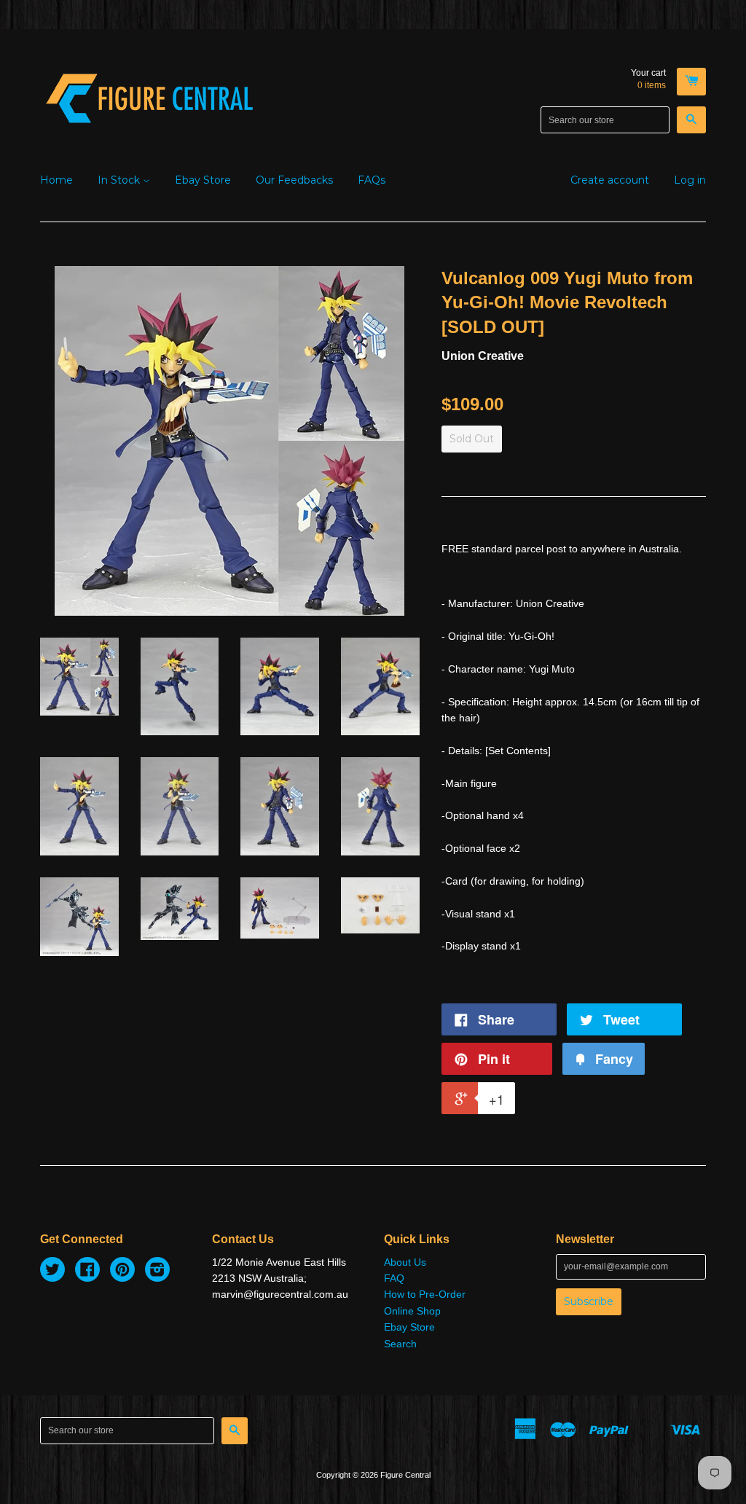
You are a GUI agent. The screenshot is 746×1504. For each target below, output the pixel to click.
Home (56, 180)
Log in (690, 180)
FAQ (394, 1278)
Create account (609, 180)
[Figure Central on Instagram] (157, 1271)
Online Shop (412, 1311)
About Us (405, 1262)
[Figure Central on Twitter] (52, 1271)
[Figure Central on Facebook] (87, 1271)
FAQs (371, 180)
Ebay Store (203, 180)
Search (400, 1344)
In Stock (120, 180)
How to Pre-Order (425, 1294)
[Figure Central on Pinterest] (122, 1271)
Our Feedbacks (294, 180)
